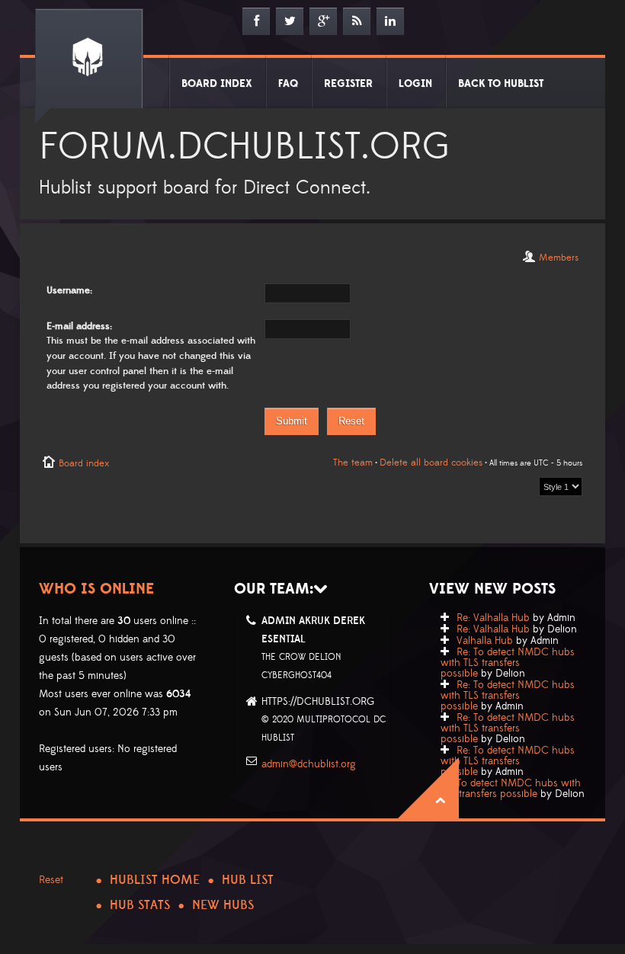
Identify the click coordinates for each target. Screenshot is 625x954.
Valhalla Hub (485, 641)
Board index (84, 463)
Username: (69, 290)
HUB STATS (140, 905)
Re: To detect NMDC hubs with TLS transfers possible (508, 662)
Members (559, 257)
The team (353, 462)
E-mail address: (79, 326)
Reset (51, 880)
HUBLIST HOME (155, 880)
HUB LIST (248, 880)
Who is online (96, 589)
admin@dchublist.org (308, 764)
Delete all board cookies (431, 462)
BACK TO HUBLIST (500, 84)
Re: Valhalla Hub (493, 618)
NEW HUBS (223, 905)
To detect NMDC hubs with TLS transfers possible (511, 788)
